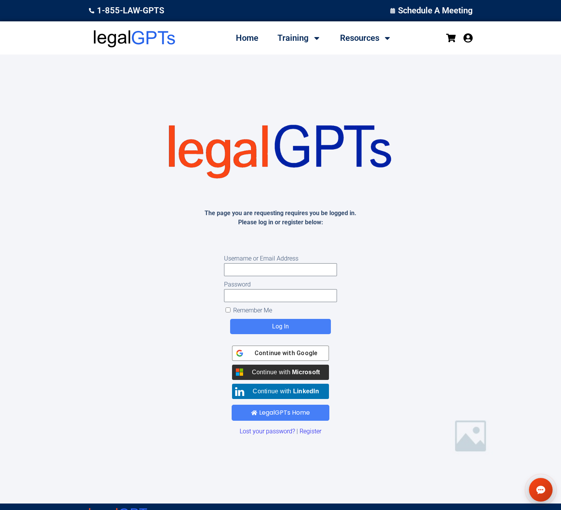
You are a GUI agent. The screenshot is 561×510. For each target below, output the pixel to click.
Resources (359, 38)
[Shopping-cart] (451, 38)
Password (237, 284)
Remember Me (252, 310)
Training (293, 38)
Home (247, 38)
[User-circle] (468, 38)
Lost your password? (267, 431)
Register (310, 431)
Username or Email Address (261, 258)
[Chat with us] (541, 490)
